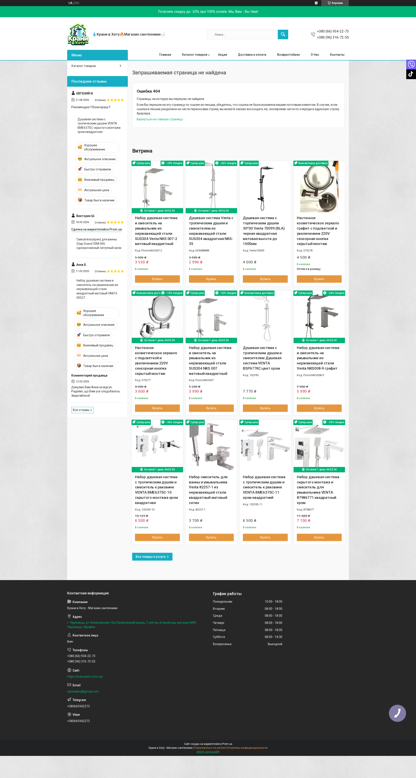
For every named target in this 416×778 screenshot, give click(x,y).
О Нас (315, 54)
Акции (222, 54)
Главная (165, 54)
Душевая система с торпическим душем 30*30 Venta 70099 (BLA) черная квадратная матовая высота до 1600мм (263, 231)
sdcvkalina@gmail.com (83, 691)
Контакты (337, 54)
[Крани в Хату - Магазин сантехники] (78, 34)
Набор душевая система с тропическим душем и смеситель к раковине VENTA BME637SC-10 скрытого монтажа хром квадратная (156, 490)
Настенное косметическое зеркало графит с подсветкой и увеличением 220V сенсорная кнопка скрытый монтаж (318, 231)
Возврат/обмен (288, 54)
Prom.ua (227, 743)
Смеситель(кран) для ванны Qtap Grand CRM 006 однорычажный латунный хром (98, 244)
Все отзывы (81, 410)
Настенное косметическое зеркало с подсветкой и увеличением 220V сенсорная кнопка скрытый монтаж (156, 361)
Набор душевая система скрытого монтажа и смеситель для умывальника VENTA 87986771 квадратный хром (318, 490)
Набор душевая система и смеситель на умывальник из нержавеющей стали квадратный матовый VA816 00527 (97, 289)
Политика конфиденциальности (248, 747)
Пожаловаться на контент (210, 747)
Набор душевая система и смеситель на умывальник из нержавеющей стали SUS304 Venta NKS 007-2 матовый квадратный (156, 231)
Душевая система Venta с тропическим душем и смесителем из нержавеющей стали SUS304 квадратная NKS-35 (211, 231)
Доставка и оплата (252, 54)
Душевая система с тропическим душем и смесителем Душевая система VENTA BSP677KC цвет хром (262, 358)
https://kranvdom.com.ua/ (85, 676)
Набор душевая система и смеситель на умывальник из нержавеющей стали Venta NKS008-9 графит (318, 358)
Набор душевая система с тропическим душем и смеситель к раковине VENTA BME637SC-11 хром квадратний (264, 487)
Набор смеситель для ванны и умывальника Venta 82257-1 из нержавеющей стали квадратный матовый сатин (208, 490)
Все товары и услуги (151, 556)
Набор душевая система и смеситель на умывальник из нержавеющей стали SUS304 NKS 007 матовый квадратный (210, 361)
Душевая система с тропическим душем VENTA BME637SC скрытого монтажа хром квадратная (99, 125)
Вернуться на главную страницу (160, 119)
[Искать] (283, 34)
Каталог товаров (194, 54)
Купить (157, 279)
